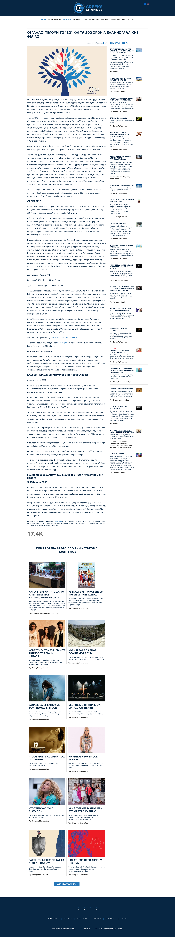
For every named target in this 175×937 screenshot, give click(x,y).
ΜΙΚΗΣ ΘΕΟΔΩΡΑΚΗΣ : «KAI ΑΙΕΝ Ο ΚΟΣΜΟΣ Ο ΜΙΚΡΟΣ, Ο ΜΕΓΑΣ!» (122, 267)
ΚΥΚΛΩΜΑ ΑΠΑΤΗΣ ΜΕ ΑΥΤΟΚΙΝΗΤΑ (118, 407)
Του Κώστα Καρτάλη (95, 43)
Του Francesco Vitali (117, 91)
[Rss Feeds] (96, 909)
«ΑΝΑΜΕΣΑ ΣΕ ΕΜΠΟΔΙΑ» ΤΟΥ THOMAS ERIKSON (44, 706)
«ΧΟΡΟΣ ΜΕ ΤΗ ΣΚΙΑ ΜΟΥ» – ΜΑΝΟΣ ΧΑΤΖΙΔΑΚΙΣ (85, 706)
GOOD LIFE (87, 19)
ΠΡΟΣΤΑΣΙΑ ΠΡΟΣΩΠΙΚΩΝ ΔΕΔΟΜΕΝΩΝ (109, 929)
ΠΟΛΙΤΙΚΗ (57, 19)
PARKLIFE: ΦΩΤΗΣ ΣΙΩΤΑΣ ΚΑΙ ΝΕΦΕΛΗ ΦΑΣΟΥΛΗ (47, 861)
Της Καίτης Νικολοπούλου (38, 668)
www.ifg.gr (62, 343)
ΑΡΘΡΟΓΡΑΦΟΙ (82, 918)
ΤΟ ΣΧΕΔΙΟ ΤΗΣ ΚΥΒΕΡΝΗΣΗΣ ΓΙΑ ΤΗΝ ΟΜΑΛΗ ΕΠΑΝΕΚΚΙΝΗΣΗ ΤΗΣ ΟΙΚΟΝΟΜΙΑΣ (122, 370)
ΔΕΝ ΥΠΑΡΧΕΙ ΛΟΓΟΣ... (118, 454)
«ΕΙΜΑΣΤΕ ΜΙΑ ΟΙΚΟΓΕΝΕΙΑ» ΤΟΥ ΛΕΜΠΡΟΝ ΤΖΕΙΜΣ (85, 593)
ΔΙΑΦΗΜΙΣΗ (97, 918)
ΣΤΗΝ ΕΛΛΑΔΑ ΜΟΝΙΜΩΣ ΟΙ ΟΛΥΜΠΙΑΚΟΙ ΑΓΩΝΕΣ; (120, 79)
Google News (57, 521)
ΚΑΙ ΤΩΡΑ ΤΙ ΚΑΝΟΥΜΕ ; (118, 223)
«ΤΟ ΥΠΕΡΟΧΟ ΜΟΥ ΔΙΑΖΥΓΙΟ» (41, 810)
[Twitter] (106, 43)
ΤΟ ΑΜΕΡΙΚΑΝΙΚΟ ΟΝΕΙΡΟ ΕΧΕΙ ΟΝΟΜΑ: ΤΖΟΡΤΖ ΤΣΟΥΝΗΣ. (121, 99)
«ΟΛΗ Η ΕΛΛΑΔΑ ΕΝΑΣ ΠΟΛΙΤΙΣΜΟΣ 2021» (82, 652)
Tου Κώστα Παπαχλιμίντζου (120, 382)
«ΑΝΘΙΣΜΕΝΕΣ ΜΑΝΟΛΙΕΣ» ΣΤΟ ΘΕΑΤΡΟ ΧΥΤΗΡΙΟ (85, 810)
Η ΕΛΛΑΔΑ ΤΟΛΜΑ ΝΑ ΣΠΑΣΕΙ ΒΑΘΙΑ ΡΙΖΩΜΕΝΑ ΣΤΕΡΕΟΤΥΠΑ (122, 431)
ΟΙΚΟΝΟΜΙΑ (77, 19)
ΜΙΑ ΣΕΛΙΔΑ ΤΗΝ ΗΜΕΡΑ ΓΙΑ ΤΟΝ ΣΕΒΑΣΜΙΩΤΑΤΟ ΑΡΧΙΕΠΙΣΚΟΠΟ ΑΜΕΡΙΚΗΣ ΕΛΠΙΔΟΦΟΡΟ (122, 288)
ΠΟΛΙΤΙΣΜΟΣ (67, 19)
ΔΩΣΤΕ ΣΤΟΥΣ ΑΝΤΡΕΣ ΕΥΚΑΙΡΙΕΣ (118, 329)
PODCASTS (68, 918)
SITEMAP (124, 918)
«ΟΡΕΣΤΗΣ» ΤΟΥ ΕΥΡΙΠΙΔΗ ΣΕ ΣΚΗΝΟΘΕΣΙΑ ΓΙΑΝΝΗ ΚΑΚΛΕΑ (47, 653)
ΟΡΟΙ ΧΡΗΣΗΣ (85, 929)
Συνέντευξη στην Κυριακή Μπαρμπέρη (43, 613)
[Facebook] (103, 43)
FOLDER (131, 19)
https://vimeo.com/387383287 (65, 337)
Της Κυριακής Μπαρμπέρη (78, 608)
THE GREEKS (105, 19)
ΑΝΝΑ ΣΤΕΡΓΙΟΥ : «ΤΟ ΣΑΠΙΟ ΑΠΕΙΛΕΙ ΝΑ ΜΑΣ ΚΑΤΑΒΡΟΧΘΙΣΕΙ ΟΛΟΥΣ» (46, 594)
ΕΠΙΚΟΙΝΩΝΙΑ (110, 918)
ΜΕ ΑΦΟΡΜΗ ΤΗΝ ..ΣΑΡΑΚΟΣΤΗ (121, 185)
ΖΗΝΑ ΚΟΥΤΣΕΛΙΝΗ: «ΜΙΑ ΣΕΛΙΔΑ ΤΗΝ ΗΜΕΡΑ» (119, 350)
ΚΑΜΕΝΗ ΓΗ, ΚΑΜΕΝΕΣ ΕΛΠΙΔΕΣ (122, 388)
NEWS (124, 19)
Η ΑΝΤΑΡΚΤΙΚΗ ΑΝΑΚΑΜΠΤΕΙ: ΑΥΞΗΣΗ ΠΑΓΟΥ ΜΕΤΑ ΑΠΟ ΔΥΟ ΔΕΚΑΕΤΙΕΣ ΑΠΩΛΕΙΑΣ (122, 51)
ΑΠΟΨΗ (50, 19)
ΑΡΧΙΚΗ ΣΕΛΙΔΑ (53, 918)
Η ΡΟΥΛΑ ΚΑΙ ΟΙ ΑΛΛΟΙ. (118, 118)
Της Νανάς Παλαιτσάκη (118, 111)
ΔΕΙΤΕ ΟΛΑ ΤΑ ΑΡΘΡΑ (66, 884)
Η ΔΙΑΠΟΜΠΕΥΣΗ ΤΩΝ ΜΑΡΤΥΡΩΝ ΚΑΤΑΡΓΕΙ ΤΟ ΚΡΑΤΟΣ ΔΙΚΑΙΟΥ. (119, 134)
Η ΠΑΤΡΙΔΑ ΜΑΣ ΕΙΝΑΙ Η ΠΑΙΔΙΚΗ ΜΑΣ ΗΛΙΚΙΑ (122, 246)
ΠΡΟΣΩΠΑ (95, 19)
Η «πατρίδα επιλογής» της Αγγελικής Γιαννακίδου (120, 309)
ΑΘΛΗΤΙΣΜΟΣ (116, 19)
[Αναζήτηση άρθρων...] (45, 19)
